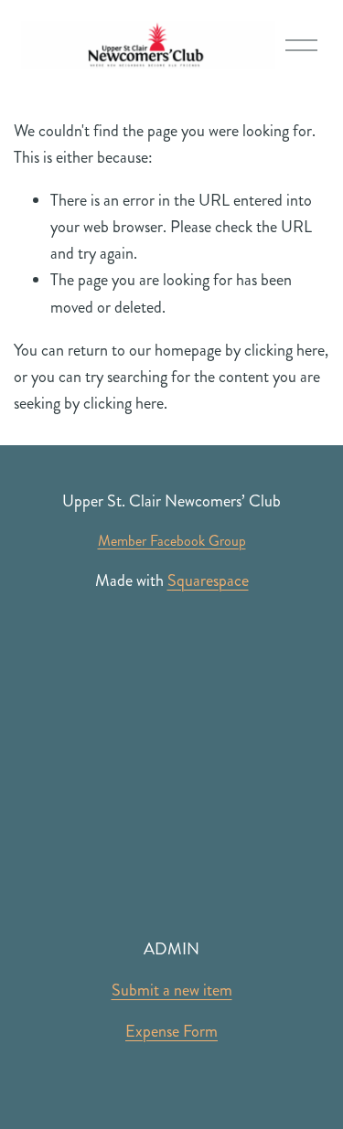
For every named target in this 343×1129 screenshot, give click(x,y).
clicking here (284, 350)
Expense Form (171, 1031)
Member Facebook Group (172, 540)
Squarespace (208, 580)
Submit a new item (172, 990)
